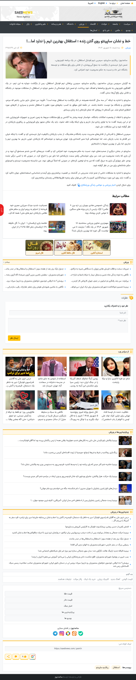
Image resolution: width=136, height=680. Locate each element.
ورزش (82, 24)
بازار (28, 24)
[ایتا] (74, 633)
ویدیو (128, 30)
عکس (118, 30)
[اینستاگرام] (61, 633)
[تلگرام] (55, 633)
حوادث (104, 24)
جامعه (115, 24)
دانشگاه (70, 24)
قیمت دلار (68, 600)
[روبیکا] (68, 633)
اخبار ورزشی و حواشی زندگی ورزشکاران (98, 185)
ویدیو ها (68, 618)
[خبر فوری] (2, 210)
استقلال (116, 667)
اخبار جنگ (68, 606)
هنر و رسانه (56, 24)
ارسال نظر (14, 338)
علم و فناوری (40, 24)
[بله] (80, 633)
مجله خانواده (15, 24)
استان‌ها (94, 30)
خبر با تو (106, 30)
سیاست (127, 24)
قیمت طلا (68, 594)
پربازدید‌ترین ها (68, 612)
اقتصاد (93, 24)
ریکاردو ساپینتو (102, 667)
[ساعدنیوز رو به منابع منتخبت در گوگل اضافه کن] (32, 657)
